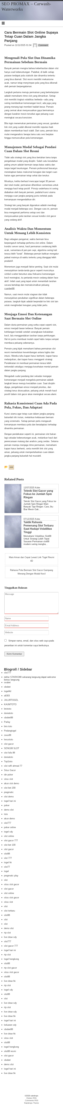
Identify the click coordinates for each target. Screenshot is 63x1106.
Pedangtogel (10, 730)
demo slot (9, 809)
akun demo (9, 818)
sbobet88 (8, 717)
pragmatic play (11, 875)
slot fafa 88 (9, 752)
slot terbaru (9, 910)
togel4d (7, 691)
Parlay (7, 722)
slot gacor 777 (11, 840)
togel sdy (8, 831)
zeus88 (7, 735)
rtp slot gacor (10, 968)
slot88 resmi (10, 1051)
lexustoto (8, 739)
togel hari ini (10, 801)
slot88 (7, 853)
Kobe (37, 487)
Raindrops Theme (31, 1103)
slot (6, 880)
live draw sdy (10, 937)
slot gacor (9, 744)
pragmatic (9, 792)
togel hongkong (11, 959)
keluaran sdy (10, 1025)
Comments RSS (31, 1100)
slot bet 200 (9, 788)
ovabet (7, 682)
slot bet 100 (9, 845)
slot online (9, 836)
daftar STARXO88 (13, 677)
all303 (7, 695)
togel (6, 871)
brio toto (8, 726)
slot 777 (8, 858)
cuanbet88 (9, 288)
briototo (7, 709)
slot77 (7, 867)
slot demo (9, 796)
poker (6, 805)
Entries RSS (31, 1098)
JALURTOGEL (11, 700)
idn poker (8, 774)
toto (6, 814)
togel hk (8, 862)
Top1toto (8, 761)
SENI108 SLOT (11, 748)
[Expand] (3, 23)
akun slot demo (11, 783)
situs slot (8, 779)
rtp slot (7, 932)
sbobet (7, 687)
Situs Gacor (10, 770)
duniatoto (8, 713)
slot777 (7, 672)
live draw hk (10, 981)
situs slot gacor (11, 884)
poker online (10, 827)
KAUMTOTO (10, 704)
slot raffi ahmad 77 (13, 766)
